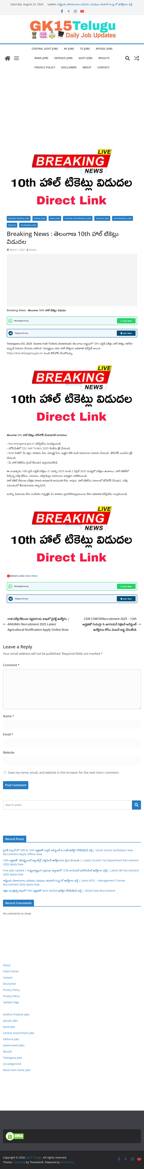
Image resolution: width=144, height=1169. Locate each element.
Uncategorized (12, 1064)
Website (8, 752)
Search (136, 805)
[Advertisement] (72, 100)
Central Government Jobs (77, 218)
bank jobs (55, 218)
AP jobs (69, 48)
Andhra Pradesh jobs (18, 218)
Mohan (33, 249)
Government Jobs (122, 218)
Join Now (127, 320)
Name (8, 716)
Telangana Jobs (28, 225)
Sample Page (11, 1002)
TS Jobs (85, 48)
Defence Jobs (63, 58)
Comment (11, 665)
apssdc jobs (39, 218)
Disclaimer (68, 67)
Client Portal (10, 971)
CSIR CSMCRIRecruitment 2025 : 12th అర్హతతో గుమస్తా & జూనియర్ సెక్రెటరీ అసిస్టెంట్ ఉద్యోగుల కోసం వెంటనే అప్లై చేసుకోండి (109, 624)
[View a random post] (136, 58)
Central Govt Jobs (45, 48)
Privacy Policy (44, 67)
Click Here (31, 576)
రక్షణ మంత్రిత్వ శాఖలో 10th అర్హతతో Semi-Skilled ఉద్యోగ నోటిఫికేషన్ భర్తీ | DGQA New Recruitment (59, 890)
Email (8, 734)
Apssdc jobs (104, 48)
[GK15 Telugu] (7, 58)
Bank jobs (41, 58)
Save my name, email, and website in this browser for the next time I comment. (63, 772)
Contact (103, 67)
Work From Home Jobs (17, 1070)
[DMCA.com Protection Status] (14, 1134)
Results (104, 58)
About (86, 67)
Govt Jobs (85, 58)
